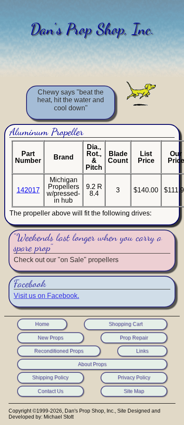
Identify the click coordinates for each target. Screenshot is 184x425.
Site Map (134, 391)
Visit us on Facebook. (46, 295)
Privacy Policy (134, 377)
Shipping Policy (50, 377)
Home (42, 324)
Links (142, 351)
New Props (50, 337)
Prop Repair (134, 337)
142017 (28, 190)
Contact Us (50, 391)
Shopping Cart (125, 324)
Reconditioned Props (58, 351)
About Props (92, 364)
